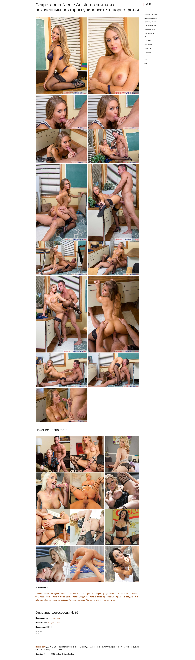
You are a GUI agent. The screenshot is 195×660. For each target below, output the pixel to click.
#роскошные (108, 597)
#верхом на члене (128, 594)
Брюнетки (147, 48)
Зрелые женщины (150, 18)
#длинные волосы (77, 600)
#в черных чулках (108, 600)
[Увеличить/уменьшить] (41, 631)
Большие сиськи (150, 25)
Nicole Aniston (54, 618)
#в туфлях (88, 594)
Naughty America (55, 622)
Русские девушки (150, 22)
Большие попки (149, 29)
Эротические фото (150, 14)
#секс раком (65, 597)
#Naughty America (59, 594)
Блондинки (148, 41)
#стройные (63, 600)
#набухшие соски (43, 597)
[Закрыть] (36, 631)
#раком (56, 597)
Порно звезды (149, 33)
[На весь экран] (38, 631)
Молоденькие (149, 37)
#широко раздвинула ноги (107, 594)
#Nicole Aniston (42, 594)
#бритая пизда (50, 600)
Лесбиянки (148, 44)
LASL (148, 4)
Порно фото (40, 647)
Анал (146, 59)
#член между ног (80, 597)
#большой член (92, 600)
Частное (147, 56)
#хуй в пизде (96, 597)
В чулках (147, 52)
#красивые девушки (124, 597)
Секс (146, 63)
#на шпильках (74, 594)
